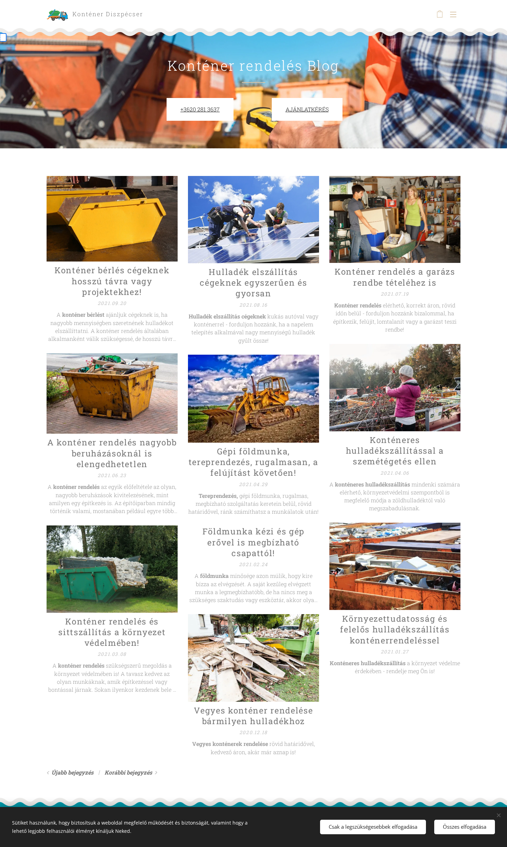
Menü (455, 14)
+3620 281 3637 (200, 109)
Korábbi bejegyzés (128, 772)
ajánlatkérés (307, 109)
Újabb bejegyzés (72, 772)
